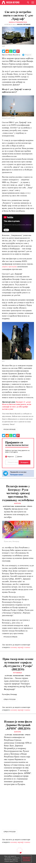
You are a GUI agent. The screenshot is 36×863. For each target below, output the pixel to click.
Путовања (17, 673)
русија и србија (10, 637)
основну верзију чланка (20, 647)
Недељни (10, 456)
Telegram (28, 55)
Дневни (19, 456)
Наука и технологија (18, 22)
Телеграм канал (16, 475)
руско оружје (10, 429)
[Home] (3, 2)
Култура (17, 503)
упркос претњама (9, 267)
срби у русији (10, 699)
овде (14, 859)
